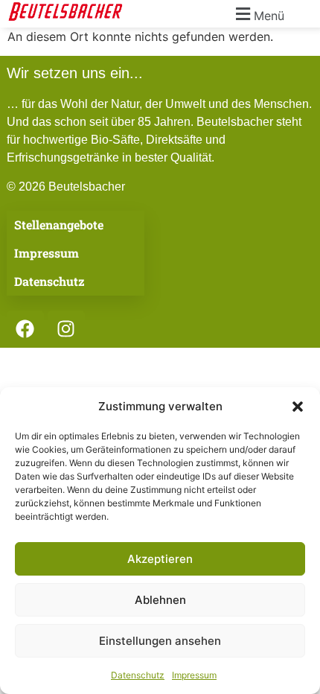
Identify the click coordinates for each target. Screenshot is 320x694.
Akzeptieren (160, 559)
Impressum (194, 675)
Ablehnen (160, 600)
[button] (297, 406)
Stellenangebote (58, 224)
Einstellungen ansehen (160, 641)
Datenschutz (137, 675)
